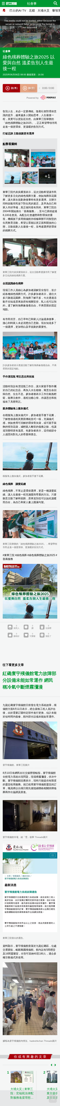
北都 (32, 10)
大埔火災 (43, 10)
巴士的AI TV (17, 10)
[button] (50, 1065)
